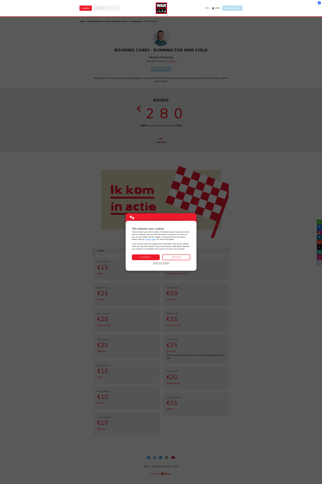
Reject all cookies (161, 263)
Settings (176, 257)
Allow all (146, 257)
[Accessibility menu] (319, 2)
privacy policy (150, 239)
